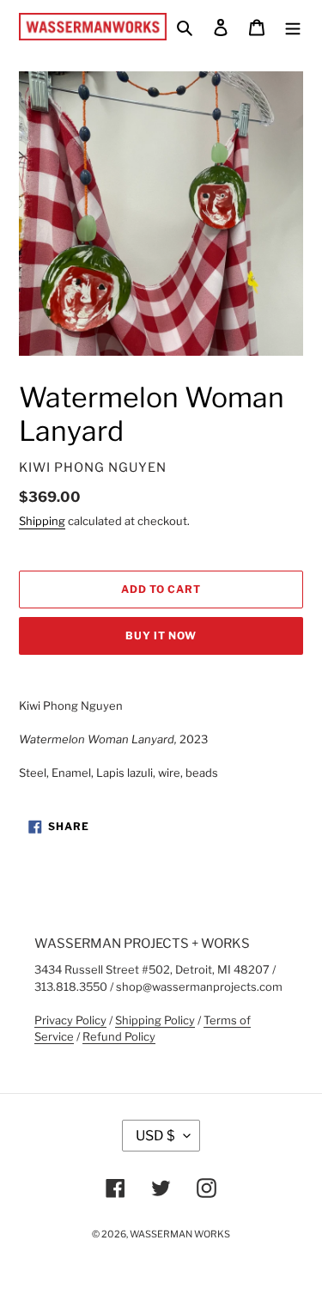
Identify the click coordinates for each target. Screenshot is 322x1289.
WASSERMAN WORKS (180, 1234)
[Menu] (293, 27)
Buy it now (161, 635)
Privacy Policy (70, 1020)
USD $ (155, 1135)
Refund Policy (118, 1036)
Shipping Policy (155, 1020)
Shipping (42, 521)
